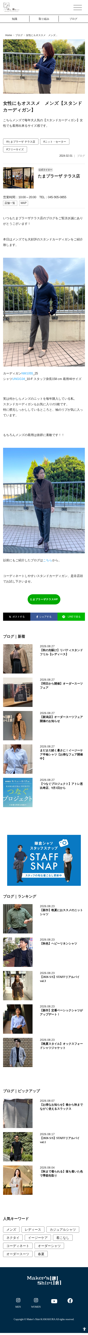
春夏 (41, 1254)
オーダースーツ (17, 1254)
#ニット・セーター (54, 141)
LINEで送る (74, 616)
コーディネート (17, 1246)
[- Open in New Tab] (18, 1303)
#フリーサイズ (15, 149)
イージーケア (38, 1237)
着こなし (62, 1237)
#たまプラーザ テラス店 (20, 141)
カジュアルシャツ (63, 1229)
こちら (47, 560)
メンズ (11, 1229)
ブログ (73, 18)
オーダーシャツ (49, 1246)
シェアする (45, 616)
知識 (14, 18)
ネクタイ (12, 1237)
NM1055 (27, 373)
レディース (33, 1229)
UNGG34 (18, 379)
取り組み (44, 18)
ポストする (18, 616)
